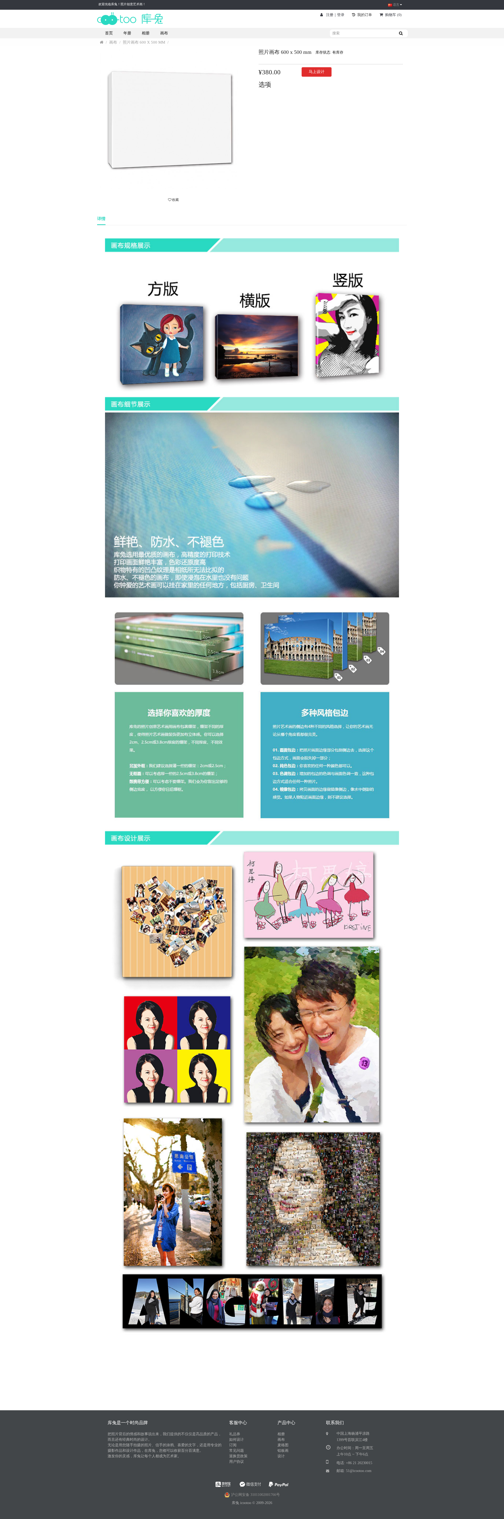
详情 (101, 218)
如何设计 (236, 1440)
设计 (281, 1456)
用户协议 (236, 1462)
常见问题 (236, 1451)
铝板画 (282, 1451)
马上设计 (316, 72)
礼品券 (234, 1434)
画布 (113, 42)
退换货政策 (238, 1456)
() (393, 15)
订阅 (233, 1445)
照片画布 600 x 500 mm (144, 42)
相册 (281, 1434)
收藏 (175, 200)
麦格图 (282, 1445)
